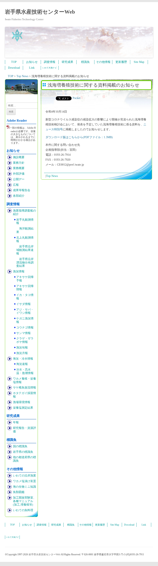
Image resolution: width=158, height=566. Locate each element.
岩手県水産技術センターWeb (40, 12)
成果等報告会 (21, 190)
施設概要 (18, 157)
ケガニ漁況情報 (25, 320)
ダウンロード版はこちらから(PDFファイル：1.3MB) (79, 137)
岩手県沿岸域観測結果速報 (25, 250)
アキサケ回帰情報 (25, 288)
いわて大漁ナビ (49, 68)
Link (32, 67)
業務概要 (18, 168)
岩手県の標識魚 (23, 451)
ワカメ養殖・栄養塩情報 (24, 380)
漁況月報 (22, 353)
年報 (16, 422)
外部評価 (18, 173)
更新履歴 (121, 62)
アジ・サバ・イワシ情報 (25, 311)
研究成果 (67, 62)
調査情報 (49, 62)
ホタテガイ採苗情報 (24, 395)
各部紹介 (18, 195)
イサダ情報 (23, 304)
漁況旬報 (22, 347)
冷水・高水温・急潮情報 (25, 371)
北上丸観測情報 (25, 239)
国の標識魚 (20, 446)
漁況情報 (18, 271)
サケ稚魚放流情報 (24, 387)
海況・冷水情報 (23, 358)
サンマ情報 (23, 333)
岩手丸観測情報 (25, 221)
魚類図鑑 (18, 492)
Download (14, 67)
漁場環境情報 (21, 402)
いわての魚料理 (23, 510)
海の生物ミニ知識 (24, 486)
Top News (52, 176)
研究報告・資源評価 (24, 429)
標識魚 (85, 62)
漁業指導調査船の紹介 (24, 212)
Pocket (76, 98)
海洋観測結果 (25, 230)
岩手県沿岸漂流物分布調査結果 (25, 263)
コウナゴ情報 (25, 327)
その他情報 (103, 62)
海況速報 (22, 364)
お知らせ (32, 62)
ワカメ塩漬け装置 (24, 481)
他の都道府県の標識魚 (24, 459)
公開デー (18, 179)
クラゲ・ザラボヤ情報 (25, 340)
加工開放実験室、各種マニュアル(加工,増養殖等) (24, 501)
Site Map (139, 62)
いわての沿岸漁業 (24, 475)
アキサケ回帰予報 (25, 278)
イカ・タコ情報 (25, 296)
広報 (16, 184)
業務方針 (18, 162)
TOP (14, 62)
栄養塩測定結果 (23, 407)
